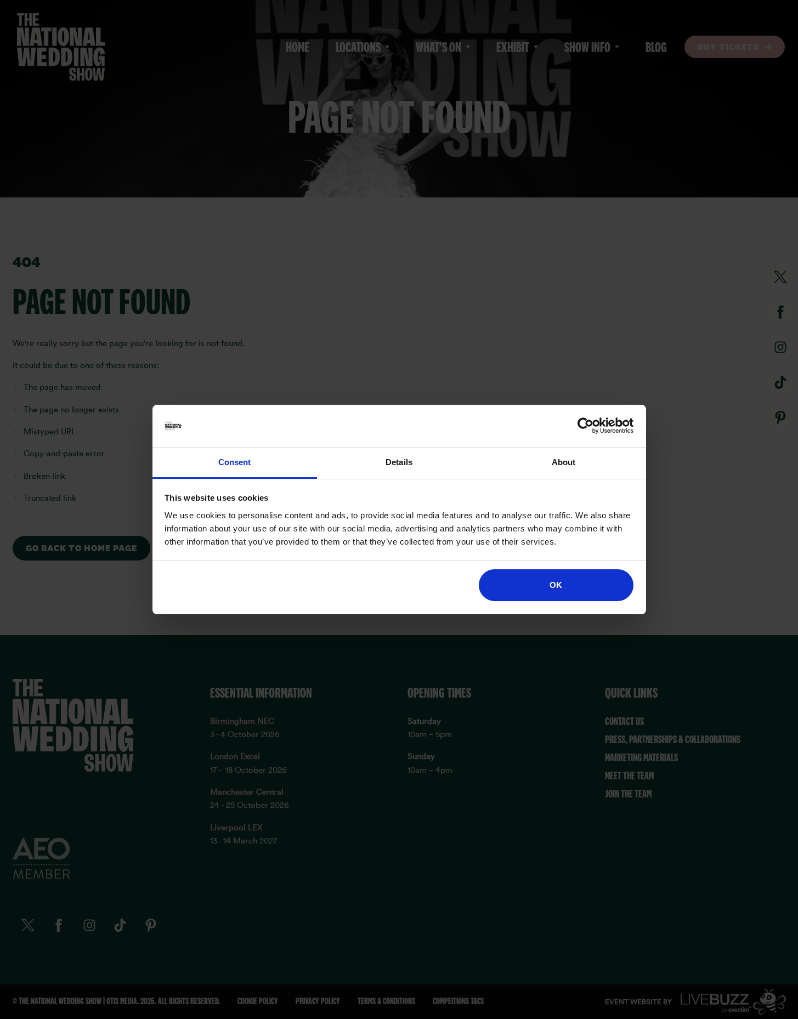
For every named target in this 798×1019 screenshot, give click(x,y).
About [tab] (564, 462)
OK (556, 585)
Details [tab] (399, 462)
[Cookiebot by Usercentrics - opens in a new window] (585, 426)
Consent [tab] (234, 462)
